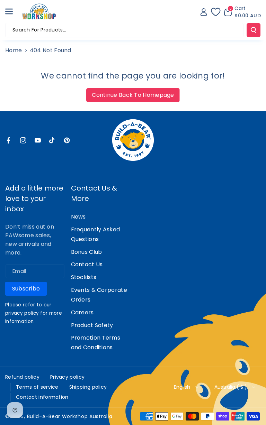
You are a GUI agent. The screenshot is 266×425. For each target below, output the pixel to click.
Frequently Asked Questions (95, 234)
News (78, 217)
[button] (12, 11)
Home (13, 50)
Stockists (84, 277)
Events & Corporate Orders (99, 295)
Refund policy (22, 376)
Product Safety (92, 325)
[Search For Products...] (253, 30)
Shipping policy (88, 387)
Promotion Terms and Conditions (96, 342)
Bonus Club (86, 252)
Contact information (42, 397)
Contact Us (87, 264)
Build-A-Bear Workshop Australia (70, 416)
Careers (82, 312)
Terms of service (37, 387)
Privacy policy (67, 376)
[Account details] (203, 12)
